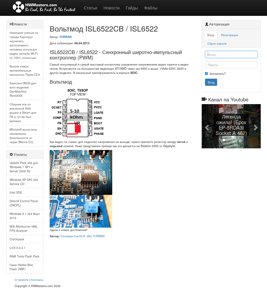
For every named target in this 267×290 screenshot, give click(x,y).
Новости (111, 8)
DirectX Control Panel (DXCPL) (24, 203)
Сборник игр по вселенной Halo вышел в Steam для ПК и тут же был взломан (23, 112)
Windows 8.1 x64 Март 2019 (25, 216)
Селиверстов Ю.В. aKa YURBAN (83, 236)
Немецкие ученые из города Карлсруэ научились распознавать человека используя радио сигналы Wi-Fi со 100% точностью (24, 45)
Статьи (90, 8)
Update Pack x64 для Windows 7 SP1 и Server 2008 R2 (24, 167)
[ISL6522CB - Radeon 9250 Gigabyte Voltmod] (81, 211)
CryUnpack (17, 239)
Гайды (132, 8)
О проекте (22, 279)
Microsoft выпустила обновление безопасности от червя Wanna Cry (23, 135)
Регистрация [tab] (229, 35)
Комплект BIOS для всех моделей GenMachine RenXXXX (23, 89)
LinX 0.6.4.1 (17, 248)
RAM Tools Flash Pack (24, 256)
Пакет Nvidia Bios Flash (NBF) (21, 267)
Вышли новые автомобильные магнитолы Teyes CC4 (25, 70)
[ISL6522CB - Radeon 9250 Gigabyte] (81, 172)
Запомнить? (217, 73)
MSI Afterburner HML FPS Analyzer (24, 228)
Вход (211, 82)
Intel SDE (16, 192)
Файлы (150, 8)
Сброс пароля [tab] (217, 43)
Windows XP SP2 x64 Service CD (24, 182)
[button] (206, 126)
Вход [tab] (210, 35)
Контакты (37, 279)
